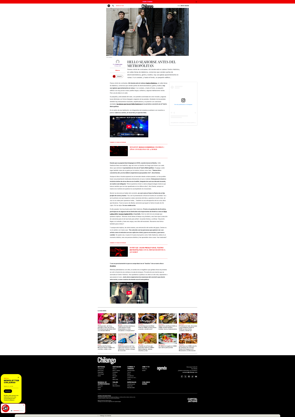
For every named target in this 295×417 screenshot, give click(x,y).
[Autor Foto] (117, 62)
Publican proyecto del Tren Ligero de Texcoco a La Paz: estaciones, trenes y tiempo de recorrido (126, 348)
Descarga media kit (192, 367)
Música (117, 70)
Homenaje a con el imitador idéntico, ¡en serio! (148, 250)
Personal (100, 386)
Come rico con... (132, 377)
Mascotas (115, 379)
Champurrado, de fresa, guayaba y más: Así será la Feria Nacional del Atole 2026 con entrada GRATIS (107, 328)
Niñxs (114, 377)
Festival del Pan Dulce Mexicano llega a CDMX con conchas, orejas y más (106, 347)
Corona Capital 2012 (125, 214)
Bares (129, 374)
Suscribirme (7, 391)
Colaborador (118, 64)
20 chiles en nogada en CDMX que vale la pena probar (168, 346)
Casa (99, 389)
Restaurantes (162, 344)
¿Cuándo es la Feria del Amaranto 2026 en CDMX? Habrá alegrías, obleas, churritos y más (146, 348)
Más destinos (116, 386)
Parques (115, 375)
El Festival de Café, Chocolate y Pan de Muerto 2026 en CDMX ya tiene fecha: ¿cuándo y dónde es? (188, 328)
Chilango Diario (146, 383)
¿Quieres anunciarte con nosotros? (187, 370)
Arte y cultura (116, 370)
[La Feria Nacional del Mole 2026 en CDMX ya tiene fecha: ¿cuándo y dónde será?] (147, 318)
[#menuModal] (109, 5)
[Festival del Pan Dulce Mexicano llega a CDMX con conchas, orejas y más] (107, 338)
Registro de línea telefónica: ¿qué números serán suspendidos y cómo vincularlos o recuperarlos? (126, 328)
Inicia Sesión (185, 5)
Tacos (129, 372)
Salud (99, 375)
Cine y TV (145, 367)
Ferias (99, 324)
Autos (99, 387)
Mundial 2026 (131, 387)
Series (144, 370)
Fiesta (129, 379)
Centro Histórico (151, 83)
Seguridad (100, 372)
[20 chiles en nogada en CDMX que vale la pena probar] (168, 338)
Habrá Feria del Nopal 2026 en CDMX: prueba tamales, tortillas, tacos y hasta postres (168, 327)
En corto (115, 384)
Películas (144, 368)
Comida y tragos (131, 368)
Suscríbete (194, 368)
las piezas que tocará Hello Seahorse (129, 104)
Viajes (115, 382)
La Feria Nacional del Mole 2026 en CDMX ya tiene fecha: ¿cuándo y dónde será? (147, 327)
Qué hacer (140, 324)
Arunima (113, 266)
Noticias (120, 324)
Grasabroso (130, 375)
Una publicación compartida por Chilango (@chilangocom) (185, 122)
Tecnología (101, 374)
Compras (115, 372)
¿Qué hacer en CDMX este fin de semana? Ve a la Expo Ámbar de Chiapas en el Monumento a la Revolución (188, 348)
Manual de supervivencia (104, 383)
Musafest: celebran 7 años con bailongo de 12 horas (147, 148)
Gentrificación (131, 384)
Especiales (131, 382)
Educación (101, 370)
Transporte (120, 344)
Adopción (130, 386)
